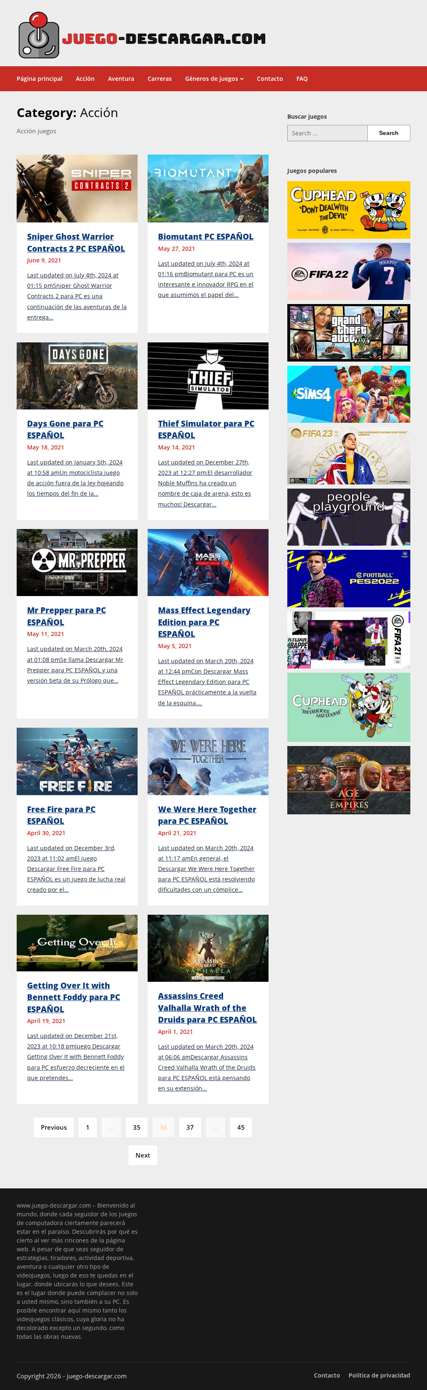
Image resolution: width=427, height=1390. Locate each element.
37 (190, 1127)
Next (143, 1155)
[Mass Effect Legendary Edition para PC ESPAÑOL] (208, 562)
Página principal (40, 78)
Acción (85, 78)
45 (241, 1127)
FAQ (302, 78)
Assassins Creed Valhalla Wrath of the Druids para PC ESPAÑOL (207, 1008)
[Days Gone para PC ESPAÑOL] (77, 375)
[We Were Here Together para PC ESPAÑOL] (208, 760)
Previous (54, 1127)
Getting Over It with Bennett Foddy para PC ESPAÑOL (73, 997)
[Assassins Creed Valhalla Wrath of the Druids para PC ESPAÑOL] (208, 947)
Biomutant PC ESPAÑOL (206, 236)
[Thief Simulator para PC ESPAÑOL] (208, 375)
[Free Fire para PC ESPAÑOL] (77, 760)
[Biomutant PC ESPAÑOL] (208, 188)
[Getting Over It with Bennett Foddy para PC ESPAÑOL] (77, 942)
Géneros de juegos (211, 78)
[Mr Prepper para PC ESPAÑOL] (77, 562)
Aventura (121, 78)
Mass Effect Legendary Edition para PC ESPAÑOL (204, 622)
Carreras (160, 78)
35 (137, 1127)
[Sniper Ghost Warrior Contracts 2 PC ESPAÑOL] (77, 188)
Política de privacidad (379, 1375)
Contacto (270, 78)
